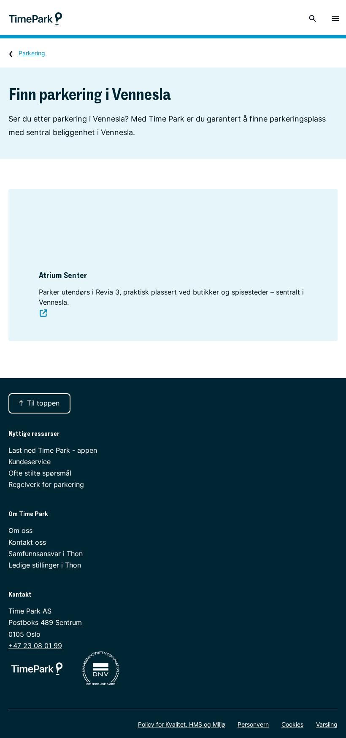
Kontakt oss (27, 542)
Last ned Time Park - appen (52, 450)
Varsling (327, 724)
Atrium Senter (63, 275)
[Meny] (335, 18)
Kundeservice (29, 461)
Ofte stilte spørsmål (39, 473)
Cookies (292, 724)
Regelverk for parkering (46, 484)
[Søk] (312, 18)
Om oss (20, 530)
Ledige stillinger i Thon (44, 565)
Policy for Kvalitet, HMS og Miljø (181, 724)
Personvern (253, 724)
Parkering (32, 53)
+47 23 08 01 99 (35, 645)
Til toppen (43, 403)
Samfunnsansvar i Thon (45, 553)
